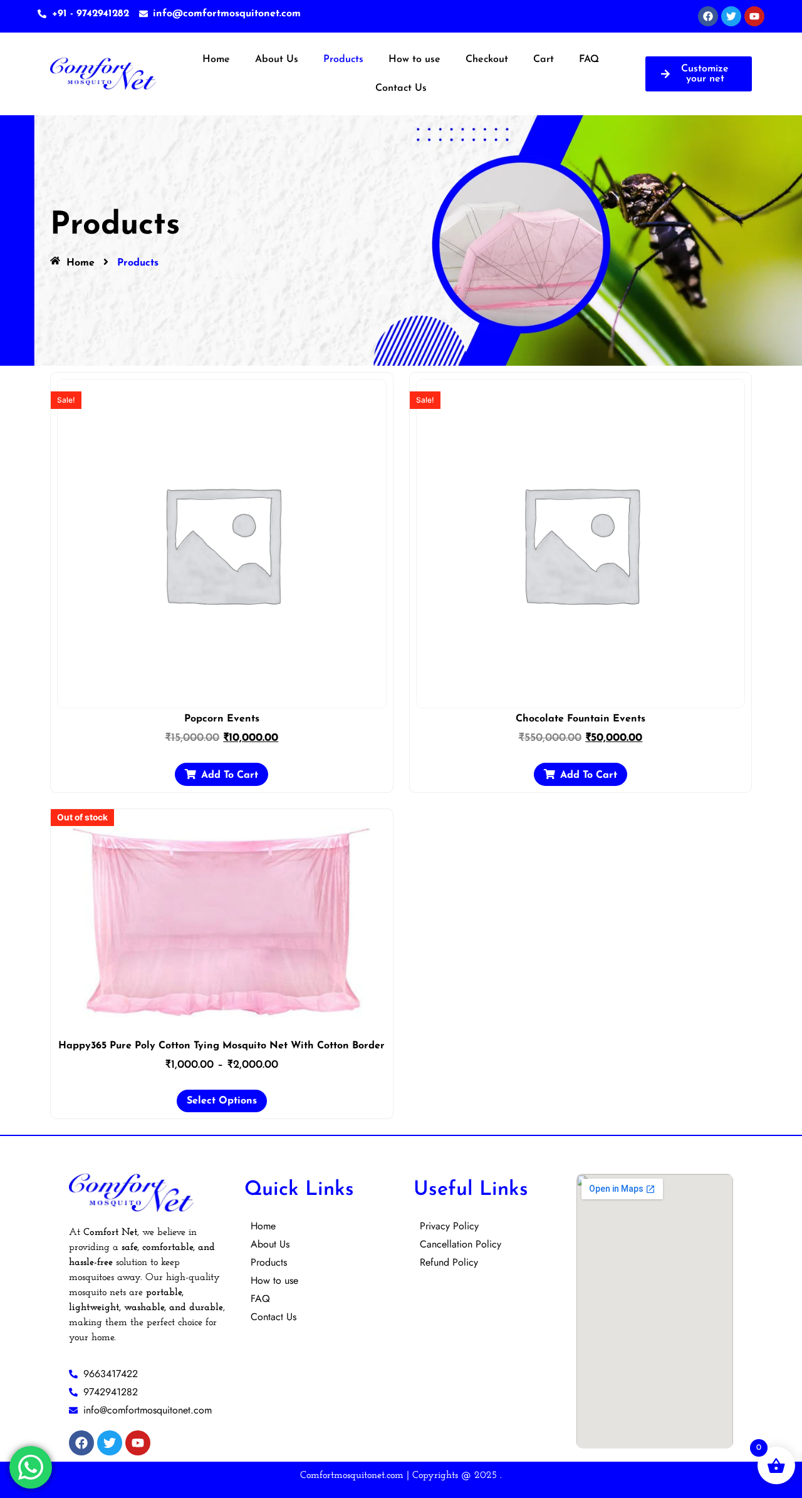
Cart (543, 59)
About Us (276, 59)
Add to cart (229, 775)
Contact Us (401, 88)
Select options (222, 1101)
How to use (414, 59)
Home (216, 59)
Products (343, 59)
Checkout (487, 59)
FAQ (589, 59)
